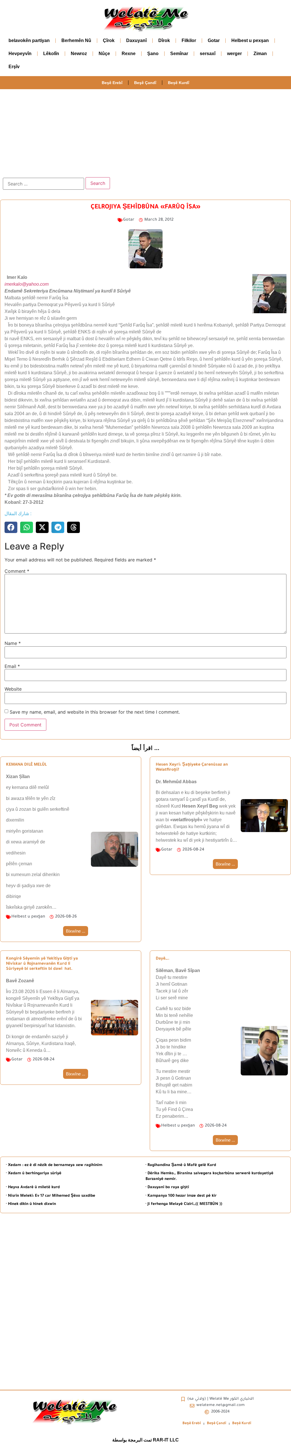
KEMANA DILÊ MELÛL (26, 765)
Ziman (260, 53)
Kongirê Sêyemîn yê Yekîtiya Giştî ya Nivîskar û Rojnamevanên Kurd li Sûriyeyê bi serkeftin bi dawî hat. (42, 964)
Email (12, 666)
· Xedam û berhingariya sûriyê (33, 1173)
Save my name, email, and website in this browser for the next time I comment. (95, 712)
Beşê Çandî (145, 82)
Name (13, 643)
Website (13, 689)
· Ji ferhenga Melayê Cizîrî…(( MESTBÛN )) (184, 1204)
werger (234, 53)
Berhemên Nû (76, 40)
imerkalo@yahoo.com (27, 284)
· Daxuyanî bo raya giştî (167, 1187)
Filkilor (189, 40)
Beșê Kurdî (178, 82)
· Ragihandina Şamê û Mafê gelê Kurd (181, 1165)
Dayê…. (162, 959)
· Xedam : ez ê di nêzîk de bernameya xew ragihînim (54, 1165)
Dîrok (164, 40)
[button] (11, 527)
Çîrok (109, 40)
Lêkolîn (51, 53)
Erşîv (14, 66)
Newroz (79, 53)
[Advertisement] (145, 132)
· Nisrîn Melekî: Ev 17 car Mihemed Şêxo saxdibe (50, 1196)
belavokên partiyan (29, 40)
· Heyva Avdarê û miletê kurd (33, 1187)
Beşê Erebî (112, 82)
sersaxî (207, 53)
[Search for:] (43, 184)
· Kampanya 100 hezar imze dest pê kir (181, 1196)
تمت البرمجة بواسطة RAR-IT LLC (145, 1439)
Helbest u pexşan (250, 40)
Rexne (129, 53)
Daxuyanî (136, 40)
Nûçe (104, 53)
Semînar (179, 53)
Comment (17, 571)
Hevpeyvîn (20, 53)
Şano (153, 53)
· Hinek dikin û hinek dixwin (31, 1204)
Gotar (214, 40)
